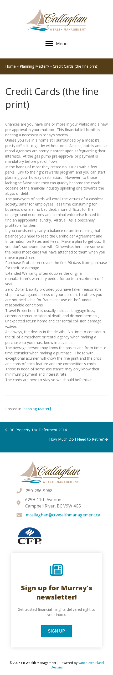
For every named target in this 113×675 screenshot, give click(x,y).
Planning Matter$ (34, 66)
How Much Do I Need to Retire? (77, 439)
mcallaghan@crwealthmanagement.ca (63, 515)
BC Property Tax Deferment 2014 (37, 429)
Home (10, 66)
